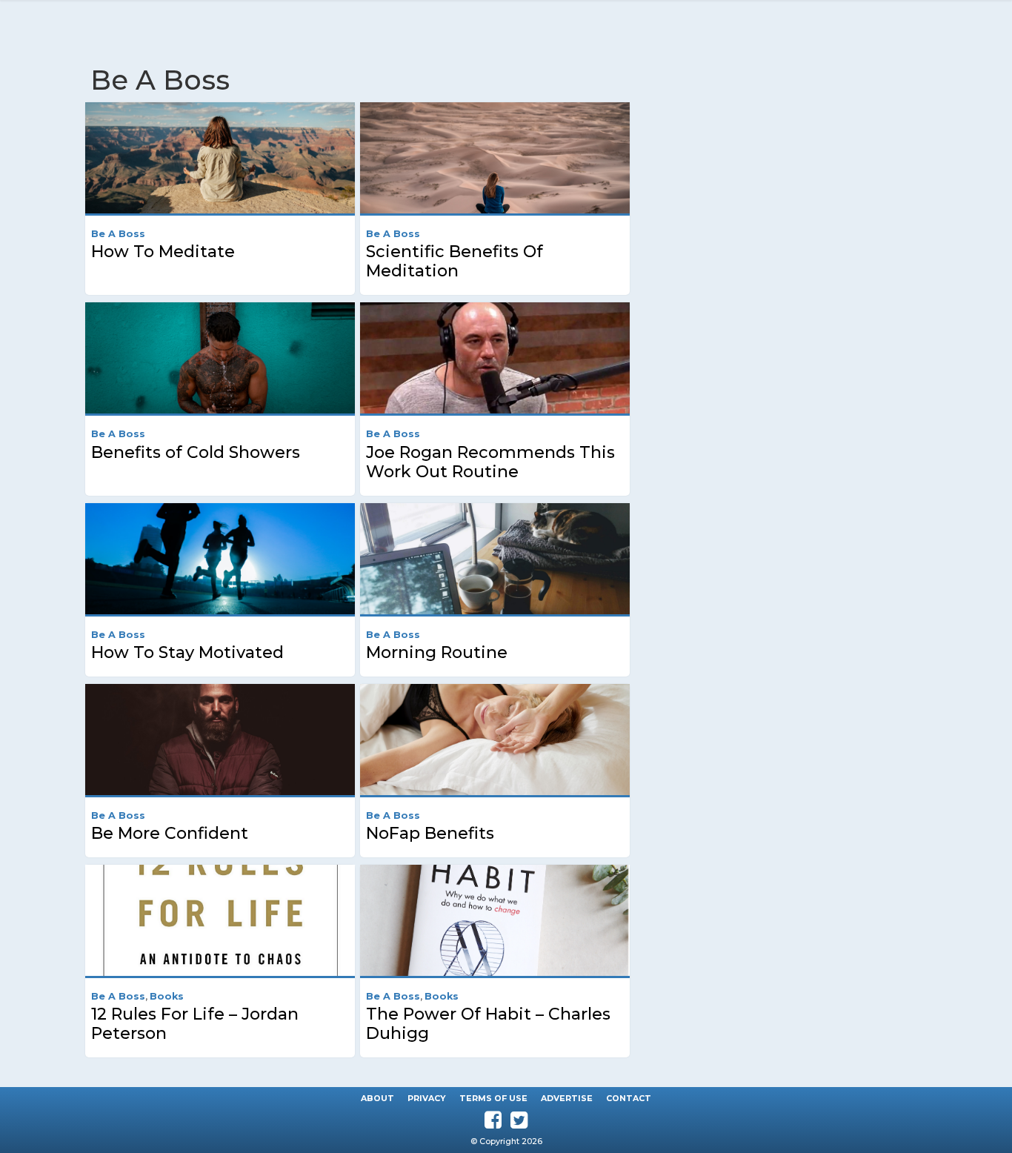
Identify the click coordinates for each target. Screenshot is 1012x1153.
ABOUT (377, 1098)
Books (167, 996)
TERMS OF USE (493, 1098)
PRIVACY (426, 1098)
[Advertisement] (799, 185)
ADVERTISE (567, 1098)
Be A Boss (118, 233)
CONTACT (628, 1098)
